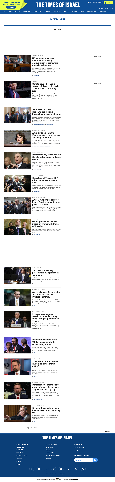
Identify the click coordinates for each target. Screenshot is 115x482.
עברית (112, 8)
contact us (48, 458)
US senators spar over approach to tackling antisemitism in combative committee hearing (45, 62)
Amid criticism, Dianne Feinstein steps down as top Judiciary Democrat (46, 135)
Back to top (107, 431)
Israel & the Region (14, 11)
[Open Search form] (110, 11)
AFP (34, 101)
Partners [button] (102, 11)
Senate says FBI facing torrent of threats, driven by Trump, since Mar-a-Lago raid (46, 87)
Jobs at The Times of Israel (53, 455)
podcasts (19, 461)
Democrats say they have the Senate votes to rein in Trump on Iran (46, 157)
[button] (108, 2)
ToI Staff (36, 169)
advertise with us (50, 453)
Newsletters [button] (91, 11)
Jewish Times (26, 11)
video (18, 464)
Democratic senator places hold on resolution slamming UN (46, 410)
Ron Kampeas (37, 75)
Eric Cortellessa (38, 399)
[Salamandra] (73, 479)
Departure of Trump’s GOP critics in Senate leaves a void (45, 180)
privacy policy (49, 447)
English (101, 8)
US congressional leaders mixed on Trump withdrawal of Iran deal (45, 224)
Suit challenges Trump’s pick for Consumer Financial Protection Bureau (46, 294)
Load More (33, 428)
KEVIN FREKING (37, 191)
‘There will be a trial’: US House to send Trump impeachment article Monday (46, 112)
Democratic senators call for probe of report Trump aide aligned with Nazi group (46, 387)
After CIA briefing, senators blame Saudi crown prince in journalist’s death (46, 202)
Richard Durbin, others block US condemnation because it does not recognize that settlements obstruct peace (45, 417)
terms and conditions (51, 444)
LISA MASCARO (49, 124)
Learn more (10, 7)
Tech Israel (47, 11)
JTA (34, 352)
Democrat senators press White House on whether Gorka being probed (44, 342)
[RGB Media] (59, 479)
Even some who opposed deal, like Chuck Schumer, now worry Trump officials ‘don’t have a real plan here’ (46, 230)
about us (48, 450)
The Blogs (66, 11)
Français (107, 8)
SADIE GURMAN (44, 331)
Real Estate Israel (21, 455)
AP (41, 169)
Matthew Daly (49, 146)
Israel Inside (37, 11)
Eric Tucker (36, 331)
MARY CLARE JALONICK (39, 124)
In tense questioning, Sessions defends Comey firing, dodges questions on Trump (45, 317)
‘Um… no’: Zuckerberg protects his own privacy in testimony (45, 272)
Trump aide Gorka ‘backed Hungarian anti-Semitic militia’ (45, 363)
